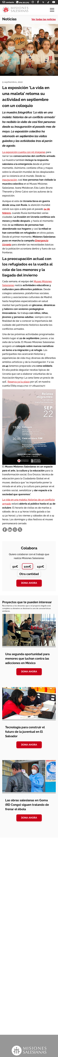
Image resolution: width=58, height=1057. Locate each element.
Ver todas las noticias (44, 19)
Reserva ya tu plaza (19, 381)
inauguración (9, 179)
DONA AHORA (29, 671)
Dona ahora (29, 583)
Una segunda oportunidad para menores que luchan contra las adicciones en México (27, 658)
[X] (20, 529)
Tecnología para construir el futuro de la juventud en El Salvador (25, 731)
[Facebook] (5, 529)
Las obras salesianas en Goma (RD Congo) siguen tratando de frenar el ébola (27, 805)
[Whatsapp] (15, 529)
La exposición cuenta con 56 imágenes (24, 152)
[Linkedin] (10, 529)
